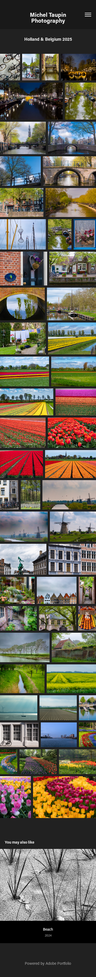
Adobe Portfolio (58, 963)
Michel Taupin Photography (48, 17)
